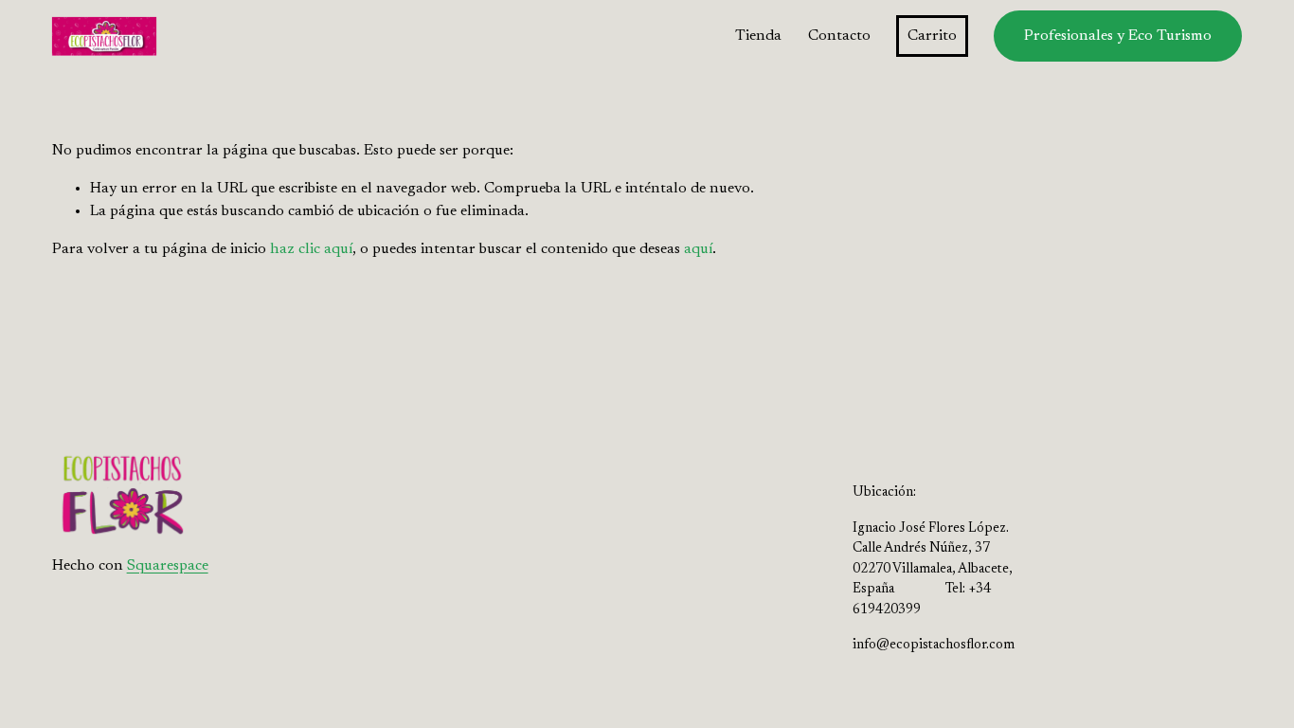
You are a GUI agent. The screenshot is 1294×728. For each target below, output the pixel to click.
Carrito (932, 36)
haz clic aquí (311, 249)
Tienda (758, 36)
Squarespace (167, 565)
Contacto (839, 36)
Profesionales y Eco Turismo (1118, 36)
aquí (698, 249)
